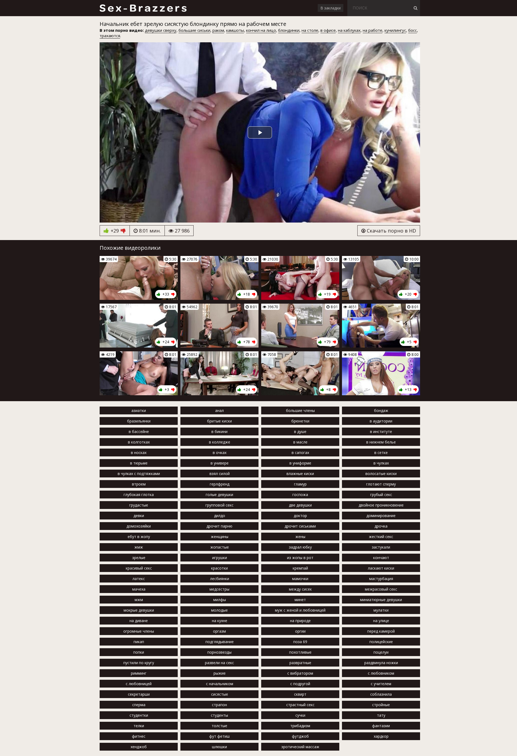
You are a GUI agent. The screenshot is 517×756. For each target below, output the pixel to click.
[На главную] (143, 8)
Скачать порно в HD (390, 230)
